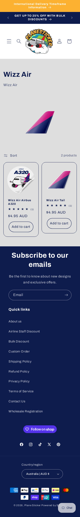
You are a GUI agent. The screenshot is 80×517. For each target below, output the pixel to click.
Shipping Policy (20, 361)
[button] (9, 41)
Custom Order (19, 351)
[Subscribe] (66, 295)
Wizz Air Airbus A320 (19, 201)
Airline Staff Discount (24, 331)
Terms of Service (21, 391)
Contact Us (17, 401)
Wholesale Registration (26, 411)
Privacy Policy (19, 381)
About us (15, 321)
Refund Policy (19, 371)
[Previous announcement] (8, 17)
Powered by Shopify (53, 505)
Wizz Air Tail (55, 200)
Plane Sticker (32, 505)
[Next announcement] (72, 17)
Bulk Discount (19, 341)
